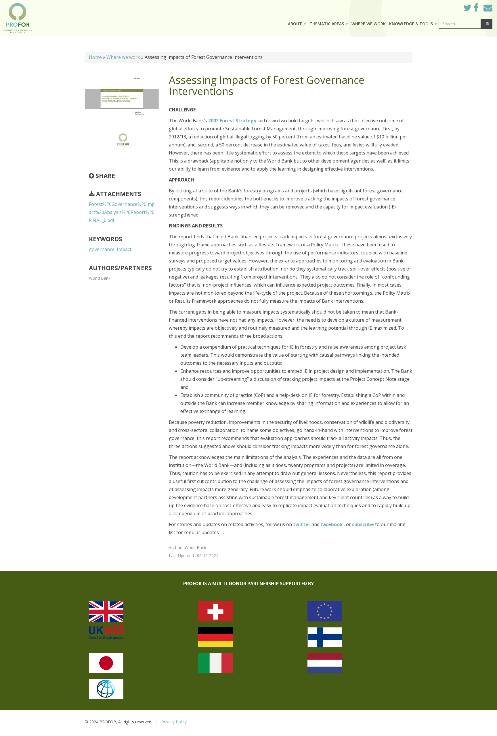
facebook (332, 524)
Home (95, 57)
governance (101, 249)
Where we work (368, 23)
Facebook (480, 9)
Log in (451, 6)
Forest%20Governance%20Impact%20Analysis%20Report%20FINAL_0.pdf (122, 212)
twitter (302, 524)
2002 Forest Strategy (232, 120)
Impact (124, 249)
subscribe (363, 524)
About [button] (295, 23)
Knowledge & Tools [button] (411, 23)
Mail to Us (487, 7)
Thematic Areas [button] (327, 23)
